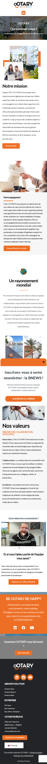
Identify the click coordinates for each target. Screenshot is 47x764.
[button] (23, 375)
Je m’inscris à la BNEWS (24, 398)
